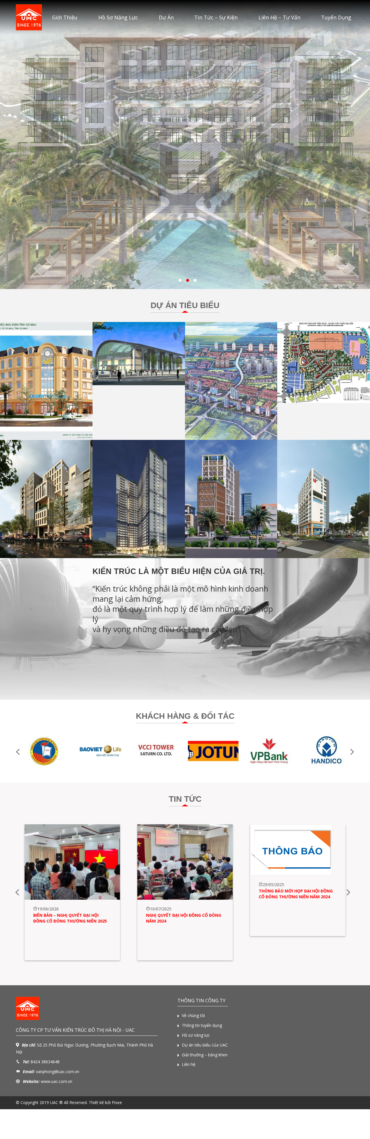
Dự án (166, 17)
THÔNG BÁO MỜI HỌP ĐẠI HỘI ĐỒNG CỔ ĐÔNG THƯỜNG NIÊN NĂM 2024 (296, 893)
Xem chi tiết (46, 410)
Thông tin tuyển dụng (202, 1025)
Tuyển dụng (336, 17)
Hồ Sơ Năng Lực (118, 17)
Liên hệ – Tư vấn (279, 17)
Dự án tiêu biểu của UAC (205, 1045)
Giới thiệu (64, 17)
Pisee (117, 1102)
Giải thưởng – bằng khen (204, 1054)
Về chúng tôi (193, 1015)
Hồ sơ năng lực (196, 1035)
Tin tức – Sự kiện (216, 17)
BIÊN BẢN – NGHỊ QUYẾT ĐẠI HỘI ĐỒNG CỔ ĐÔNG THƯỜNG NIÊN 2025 (70, 918)
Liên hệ (188, 1064)
